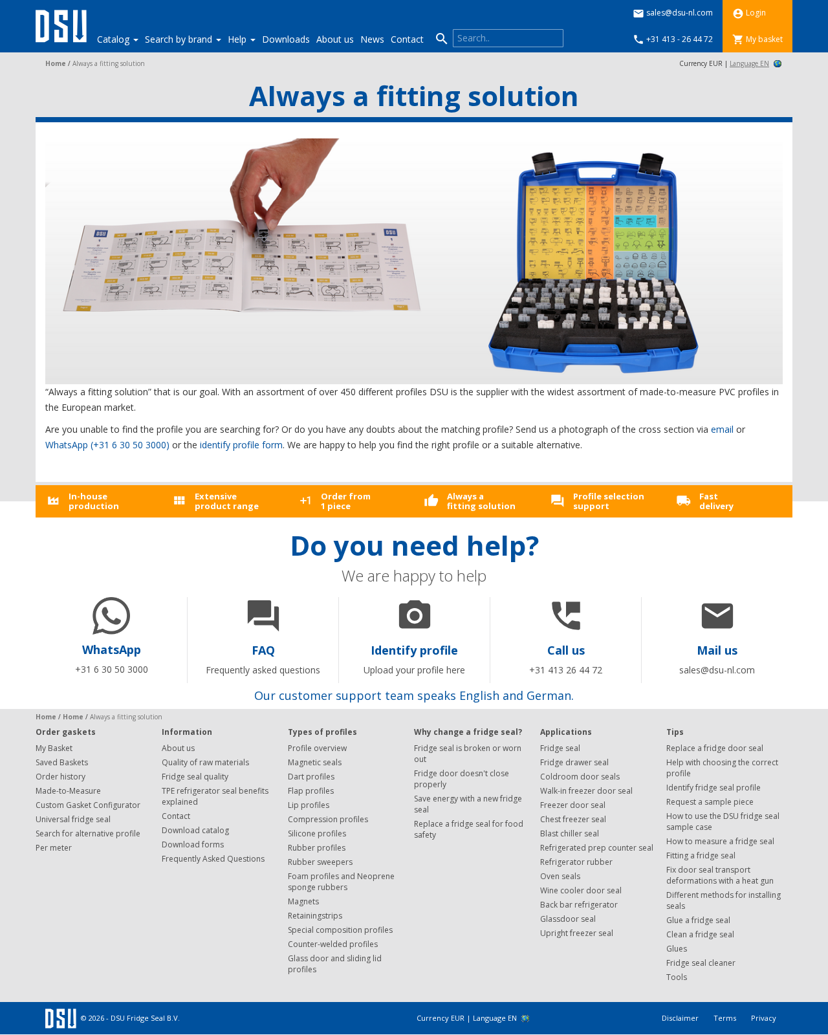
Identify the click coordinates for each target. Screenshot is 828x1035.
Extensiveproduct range (227, 500)
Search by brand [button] (180, 39)
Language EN (749, 63)
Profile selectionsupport (608, 500)
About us (335, 39)
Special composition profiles (340, 929)
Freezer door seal (572, 805)
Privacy (763, 1018)
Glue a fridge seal (698, 920)
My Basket (54, 748)
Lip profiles (308, 805)
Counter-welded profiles (333, 944)
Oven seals (560, 876)
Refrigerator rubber (576, 861)
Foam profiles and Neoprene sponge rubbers (341, 882)
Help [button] (238, 39)
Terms (726, 1018)
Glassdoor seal (568, 918)
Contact (407, 39)
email (722, 429)
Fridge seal (560, 748)
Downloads (286, 39)
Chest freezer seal (573, 819)
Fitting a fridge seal (700, 855)
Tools (676, 977)
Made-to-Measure (68, 790)
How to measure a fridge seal (720, 841)
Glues (676, 948)
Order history (60, 776)
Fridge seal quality (195, 776)
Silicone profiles (317, 833)
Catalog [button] (114, 39)
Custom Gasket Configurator (88, 805)
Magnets (303, 901)
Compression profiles (328, 819)
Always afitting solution (481, 500)
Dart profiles (311, 776)
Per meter (54, 847)
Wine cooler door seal (581, 890)
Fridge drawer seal (574, 762)
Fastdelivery (716, 500)
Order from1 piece (346, 500)
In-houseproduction (94, 500)
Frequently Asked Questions (213, 858)
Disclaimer (681, 1018)
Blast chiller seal (569, 833)
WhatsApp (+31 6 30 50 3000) (107, 445)
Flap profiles (311, 790)
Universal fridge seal (73, 819)
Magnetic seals (315, 762)
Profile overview (317, 748)
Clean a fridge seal (700, 934)
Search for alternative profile (88, 833)
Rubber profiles (316, 847)
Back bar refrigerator (579, 904)
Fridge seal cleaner (700, 962)
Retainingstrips (315, 915)
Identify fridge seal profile (713, 787)
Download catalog (195, 830)
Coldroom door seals (580, 776)
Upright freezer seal (576, 933)
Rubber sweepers (320, 861)
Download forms (193, 844)
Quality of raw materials (205, 762)
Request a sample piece (710, 801)
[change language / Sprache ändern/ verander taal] (777, 63)
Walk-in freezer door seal (586, 790)
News (372, 39)
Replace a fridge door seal (714, 748)
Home (55, 63)
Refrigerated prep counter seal (596, 847)
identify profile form (241, 445)
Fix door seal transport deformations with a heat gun (720, 875)
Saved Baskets (62, 762)
